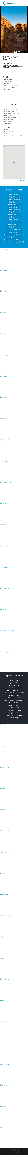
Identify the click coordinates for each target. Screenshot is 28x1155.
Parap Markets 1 (14, 685)
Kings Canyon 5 (14, 212)
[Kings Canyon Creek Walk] (14, 588)
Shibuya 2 (19, 700)
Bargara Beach (14, 695)
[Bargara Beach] (14, 894)
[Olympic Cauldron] (14, 1064)
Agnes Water (9, 700)
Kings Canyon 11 (14, 207)
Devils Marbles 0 (10, 693)
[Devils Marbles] (14, 852)
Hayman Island (9, 715)
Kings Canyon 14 (14, 232)
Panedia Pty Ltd (16, 1153)
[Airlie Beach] (14, 725)
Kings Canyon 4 (14, 209)
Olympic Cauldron (14, 713)
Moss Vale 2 (19, 688)
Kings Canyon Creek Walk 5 (14, 239)
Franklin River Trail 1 (14, 690)
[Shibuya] (14, 958)
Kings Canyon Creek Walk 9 (14, 234)
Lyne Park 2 (9, 688)
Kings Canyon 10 (14, 204)
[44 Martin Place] (14, 1021)
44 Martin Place (14, 708)
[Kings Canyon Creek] (14, 546)
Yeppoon (20, 693)
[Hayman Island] (14, 1085)
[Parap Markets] (14, 767)
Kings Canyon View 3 (14, 217)
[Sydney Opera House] (14, 746)
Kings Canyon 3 (14, 219)
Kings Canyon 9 (14, 199)
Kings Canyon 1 (14, 237)
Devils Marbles (14, 703)
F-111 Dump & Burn (14, 698)
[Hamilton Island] (14, 1000)
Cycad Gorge (14, 718)
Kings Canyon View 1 (14, 222)
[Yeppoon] (14, 873)
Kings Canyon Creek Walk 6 (14, 242)
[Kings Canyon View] (14, 440)
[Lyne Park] (14, 788)
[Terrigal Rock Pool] (14, 1043)
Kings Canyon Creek (14, 229)
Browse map (21, 180)
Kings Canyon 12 (14, 214)
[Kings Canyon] (14, 249)
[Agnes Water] (14, 937)
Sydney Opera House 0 (14, 683)
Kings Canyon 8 (14, 197)
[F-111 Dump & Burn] (14, 915)
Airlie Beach (14, 680)
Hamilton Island (14, 705)
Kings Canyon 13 (14, 224)
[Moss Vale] (14, 809)
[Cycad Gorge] (14, 1128)
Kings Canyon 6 (14, 202)
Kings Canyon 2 (14, 227)
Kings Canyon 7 (14, 194)
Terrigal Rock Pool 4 (14, 710)
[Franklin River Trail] (14, 831)
